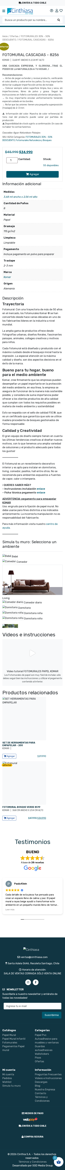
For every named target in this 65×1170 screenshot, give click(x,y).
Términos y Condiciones (32, 1161)
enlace (41, 488)
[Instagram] (28, 982)
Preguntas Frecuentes (48, 1074)
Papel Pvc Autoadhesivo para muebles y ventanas (47, 1039)
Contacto (40, 1093)
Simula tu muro (11, 1085)
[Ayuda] (51, 10)
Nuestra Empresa (45, 1089)
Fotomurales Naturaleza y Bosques (34, 140)
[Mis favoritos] (61, 10)
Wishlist (7, 1081)
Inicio (5, 36)
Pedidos (7, 1078)
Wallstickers (42, 1053)
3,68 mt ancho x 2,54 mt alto (20, 196)
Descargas (41, 1081)
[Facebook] (35, 982)
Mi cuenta (8, 1074)
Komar (7, 277)
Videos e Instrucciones (48, 1078)
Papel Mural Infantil (13, 1038)
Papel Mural (9, 1035)
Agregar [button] (10, 756)
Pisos (38, 1057)
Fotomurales (9, 1042)
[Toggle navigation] (3, 11)
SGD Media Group (42, 1165)
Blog (37, 1085)
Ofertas (14, 36)
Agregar (34, 174)
